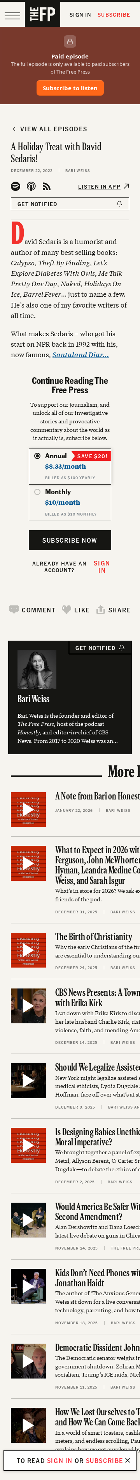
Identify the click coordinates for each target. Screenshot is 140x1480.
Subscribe (114, 14)
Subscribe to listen (70, 88)
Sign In (80, 14)
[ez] (12, 16)
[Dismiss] (127, 1460)
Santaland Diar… (80, 354)
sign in (60, 1460)
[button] (32, 609)
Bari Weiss (77, 170)
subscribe (104, 1460)
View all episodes (53, 129)
